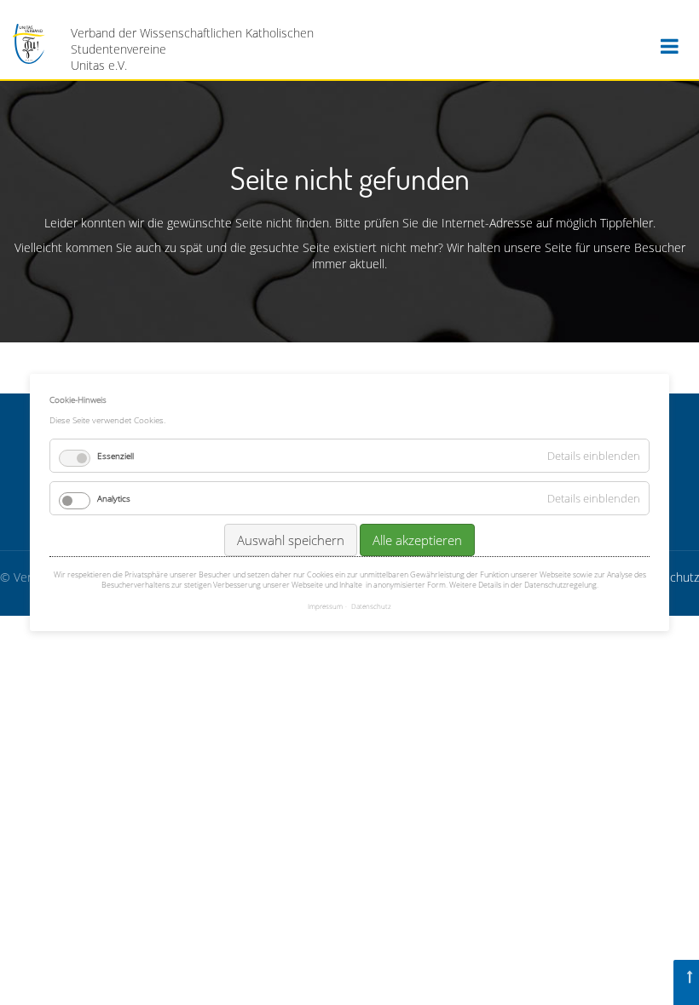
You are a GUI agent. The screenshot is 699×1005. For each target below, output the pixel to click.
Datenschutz (371, 606)
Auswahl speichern (290, 539)
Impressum (325, 606)
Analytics (113, 498)
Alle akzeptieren (417, 539)
